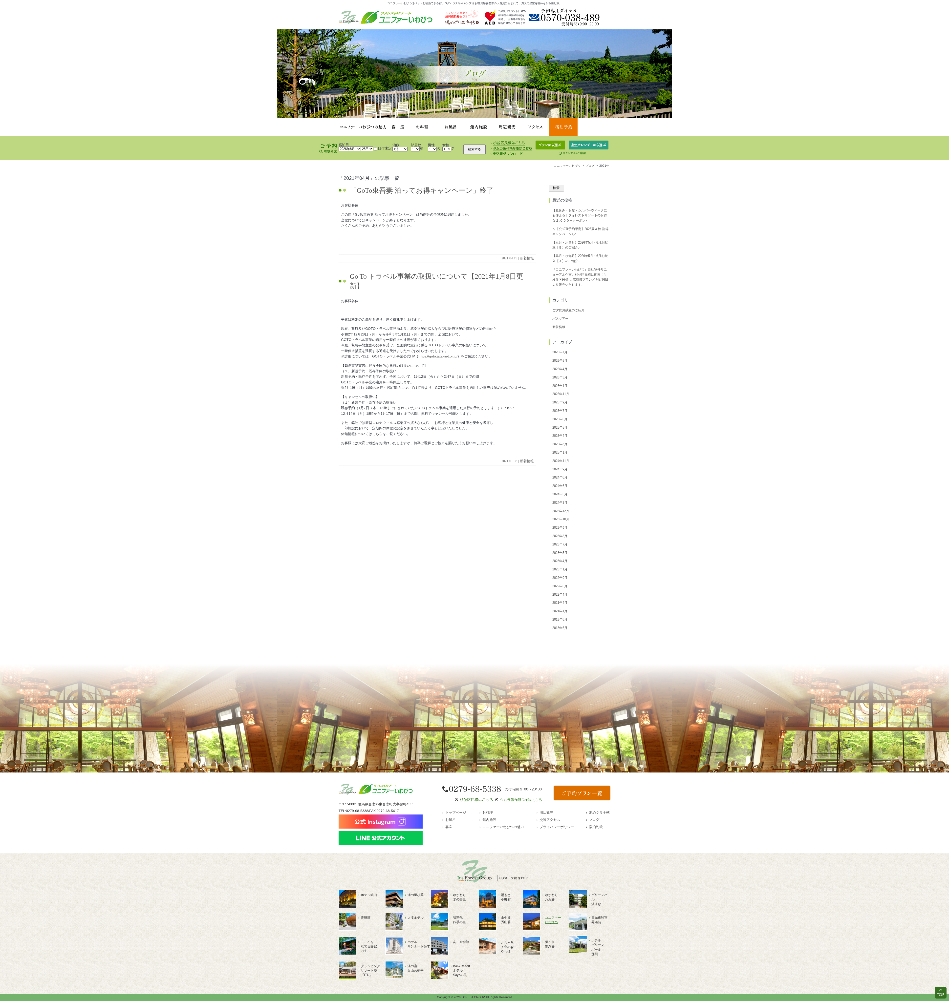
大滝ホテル (416, 917)
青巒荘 (365, 917)
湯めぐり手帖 (599, 812)
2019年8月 (559, 619)
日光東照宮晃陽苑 (599, 920)
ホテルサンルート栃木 (419, 944)
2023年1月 (559, 569)
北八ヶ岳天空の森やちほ (507, 947)
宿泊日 (344, 144)
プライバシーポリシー (556, 827)
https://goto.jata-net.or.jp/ (437, 356)
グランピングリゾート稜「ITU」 (370, 970)
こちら (377, 434)
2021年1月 (559, 611)
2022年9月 (559, 578)
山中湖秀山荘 (506, 920)
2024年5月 (559, 494)
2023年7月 (559, 544)
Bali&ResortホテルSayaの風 (461, 970)
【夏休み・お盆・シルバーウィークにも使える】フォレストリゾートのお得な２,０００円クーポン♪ (579, 216)
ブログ (594, 820)
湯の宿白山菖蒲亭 (416, 968)
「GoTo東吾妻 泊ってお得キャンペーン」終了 (422, 190)
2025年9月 (559, 402)
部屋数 (416, 145)
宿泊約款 (596, 827)
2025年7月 (559, 411)
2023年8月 (559, 536)
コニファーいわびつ (553, 920)
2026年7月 (559, 352)
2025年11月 (560, 394)
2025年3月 (559, 444)
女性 (445, 145)
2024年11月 (560, 461)
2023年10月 (560, 519)
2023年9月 (559, 527)
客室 (398, 127)
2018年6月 (559, 628)
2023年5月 (559, 553)
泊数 (395, 145)
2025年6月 (559, 419)
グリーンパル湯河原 (599, 899)
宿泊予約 (563, 127)
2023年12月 (560, 511)
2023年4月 (559, 561)
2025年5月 (559, 427)
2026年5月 (559, 360)
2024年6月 (559, 486)
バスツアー (560, 318)
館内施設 (479, 127)
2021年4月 (559, 603)
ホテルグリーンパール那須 (597, 947)
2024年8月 (559, 477)
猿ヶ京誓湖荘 (550, 944)
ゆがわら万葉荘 (551, 897)
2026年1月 (559, 386)
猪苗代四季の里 (459, 920)
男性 (431, 145)
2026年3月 (559, 377)
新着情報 (527, 258)
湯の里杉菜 (416, 895)
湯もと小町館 (506, 897)
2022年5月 (559, 586)
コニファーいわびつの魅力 (363, 127)
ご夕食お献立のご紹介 (568, 310)
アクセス (535, 127)
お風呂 (450, 127)
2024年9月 (559, 469)
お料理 (422, 127)
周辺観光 (507, 127)
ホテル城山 (369, 895)
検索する (474, 149)
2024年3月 (559, 502)
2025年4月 (559, 436)
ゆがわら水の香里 (459, 897)
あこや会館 (461, 942)
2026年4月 (559, 369)
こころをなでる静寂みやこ (369, 946)
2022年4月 (559, 594)
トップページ (455, 812)
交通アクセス (549, 820)
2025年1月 (559, 452)
